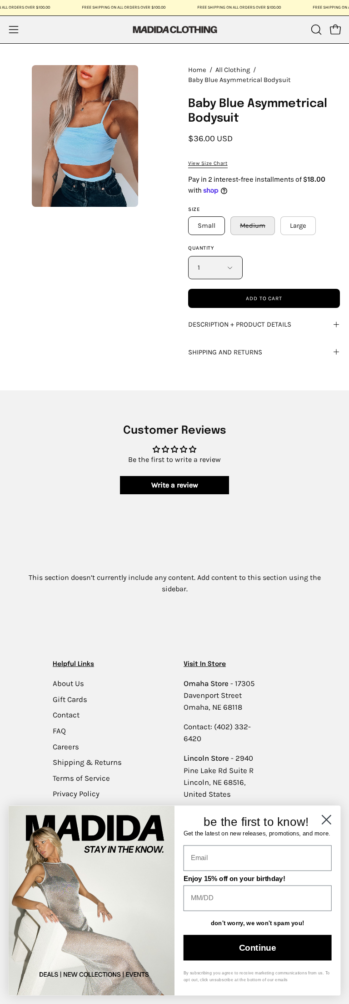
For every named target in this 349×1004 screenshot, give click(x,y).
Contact (66, 715)
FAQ (59, 730)
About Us (68, 683)
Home (197, 70)
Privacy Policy (76, 793)
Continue (257, 948)
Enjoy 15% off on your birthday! (234, 878)
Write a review (174, 485)
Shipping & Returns (87, 762)
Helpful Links (73, 664)
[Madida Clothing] (174, 29)
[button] (315, 29)
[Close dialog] (326, 819)
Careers (66, 746)
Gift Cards (70, 699)
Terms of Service (81, 777)
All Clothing (232, 70)
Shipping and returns (225, 352)
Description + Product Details (239, 324)
